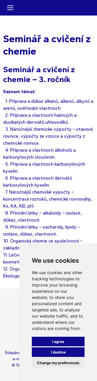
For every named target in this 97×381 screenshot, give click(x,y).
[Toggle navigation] (10, 8)
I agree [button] (58, 341)
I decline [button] (58, 352)
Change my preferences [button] (58, 363)
